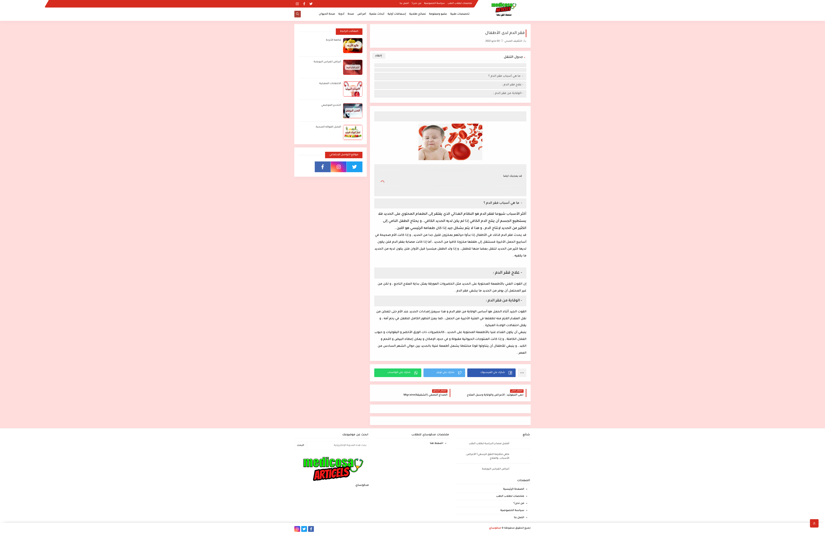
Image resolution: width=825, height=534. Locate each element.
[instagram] (297, 4)
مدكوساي (495, 528)
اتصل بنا (404, 3)
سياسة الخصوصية (434, 3)
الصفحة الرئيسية (513, 489)
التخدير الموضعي (331, 105)
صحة (351, 14)
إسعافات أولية (397, 14)
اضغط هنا (436, 443)
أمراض (361, 14)
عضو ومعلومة (438, 14)
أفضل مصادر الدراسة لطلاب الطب (489, 443)
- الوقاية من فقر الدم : (508, 93)
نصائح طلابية (417, 14)
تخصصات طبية (459, 14)
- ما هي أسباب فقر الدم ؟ (505, 76)
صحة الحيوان (327, 14)
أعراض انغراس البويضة (327, 62)
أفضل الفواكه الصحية (328, 127)
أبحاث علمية (376, 14)
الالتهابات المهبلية (330, 83)
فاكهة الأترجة (333, 40)
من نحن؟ (416, 3)
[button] (491, 372)
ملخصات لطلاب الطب (460, 3)
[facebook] (304, 4)
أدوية (341, 14)
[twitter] (311, 4)
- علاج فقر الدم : (512, 84)
